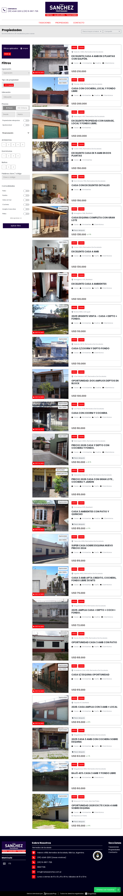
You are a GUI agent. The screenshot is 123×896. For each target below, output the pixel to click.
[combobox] (16, 85)
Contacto (78, 22)
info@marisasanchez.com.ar (49, 872)
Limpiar (25, 48)
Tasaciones (45, 22)
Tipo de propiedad (10, 80)
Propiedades (61, 22)
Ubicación (6, 92)
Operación (6, 69)
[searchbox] (15, 85)
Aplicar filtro (16, 226)
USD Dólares (22, 108)
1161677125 (41, 867)
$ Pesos (9, 108)
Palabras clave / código (12, 173)
